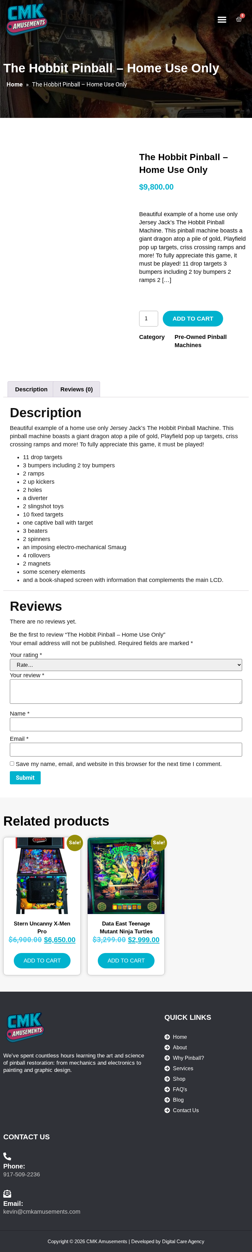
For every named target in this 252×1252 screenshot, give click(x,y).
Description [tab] (31, 389)
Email (19, 739)
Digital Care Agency (183, 1241)
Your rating (26, 655)
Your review (27, 675)
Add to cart (193, 318)
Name (20, 714)
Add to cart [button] (42, 961)
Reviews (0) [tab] (76, 389)
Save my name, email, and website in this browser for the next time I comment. (119, 764)
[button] (222, 19)
